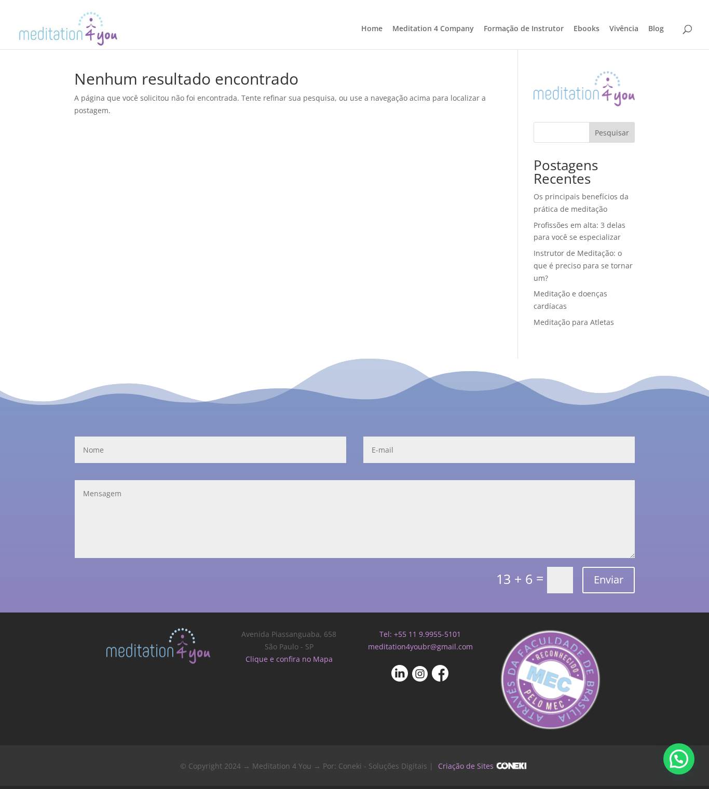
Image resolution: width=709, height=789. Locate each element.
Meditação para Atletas (574, 322)
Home (372, 29)
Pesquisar (612, 133)
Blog (656, 29)
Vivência (623, 29)
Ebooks (586, 29)
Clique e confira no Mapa (289, 659)
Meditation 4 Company (433, 29)
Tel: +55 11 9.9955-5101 (420, 634)
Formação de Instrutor (524, 29)
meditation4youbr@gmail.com (420, 646)
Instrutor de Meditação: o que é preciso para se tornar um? (583, 265)
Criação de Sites (466, 766)
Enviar (608, 580)
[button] (678, 758)
